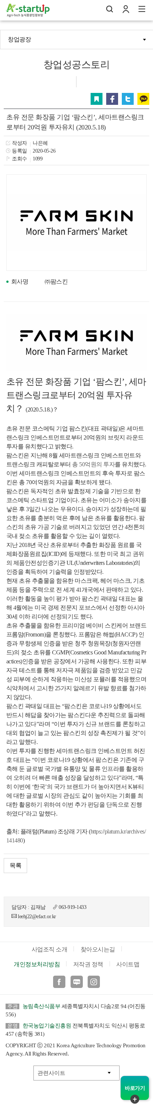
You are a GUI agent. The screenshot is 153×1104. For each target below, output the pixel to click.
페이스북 (112, 99)
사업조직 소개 (50, 949)
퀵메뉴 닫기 (134, 1099)
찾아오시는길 (98, 949)
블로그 (77, 982)
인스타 (94, 982)
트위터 (128, 99)
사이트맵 (127, 964)
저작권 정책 (88, 964)
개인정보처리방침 (37, 964)
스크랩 (96, 99)
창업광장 (19, 39)
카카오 (143, 99)
